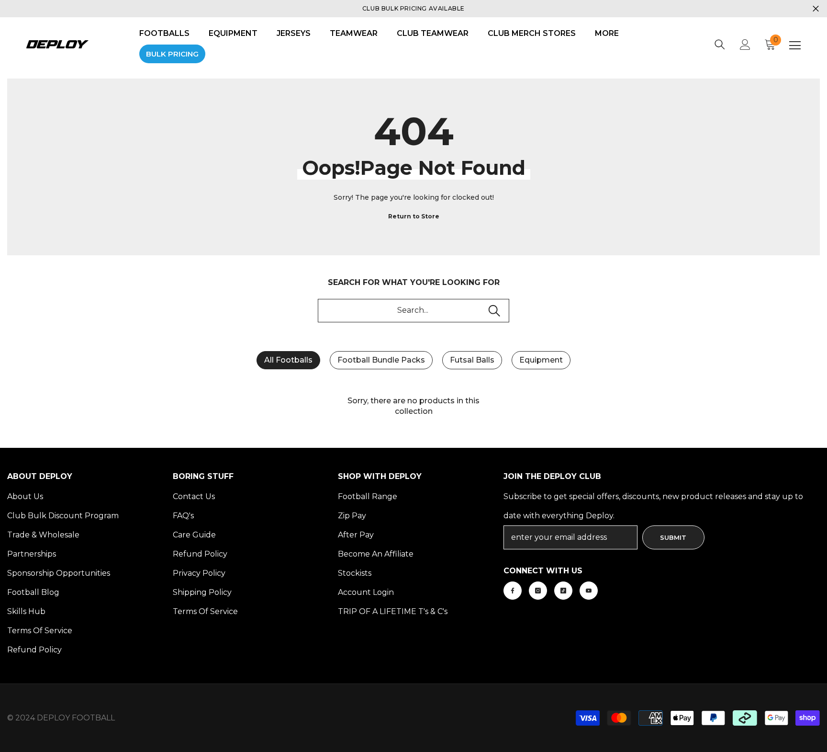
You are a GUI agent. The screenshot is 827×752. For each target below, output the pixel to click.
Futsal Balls (472, 360)
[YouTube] (589, 590)
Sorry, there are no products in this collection (413, 406)
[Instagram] (538, 590)
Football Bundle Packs (381, 360)
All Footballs (288, 360)
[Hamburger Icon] (795, 45)
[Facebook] (512, 590)
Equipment (541, 360)
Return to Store (413, 216)
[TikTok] (563, 590)
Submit (673, 537)
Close (816, 9)
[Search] (720, 44)
